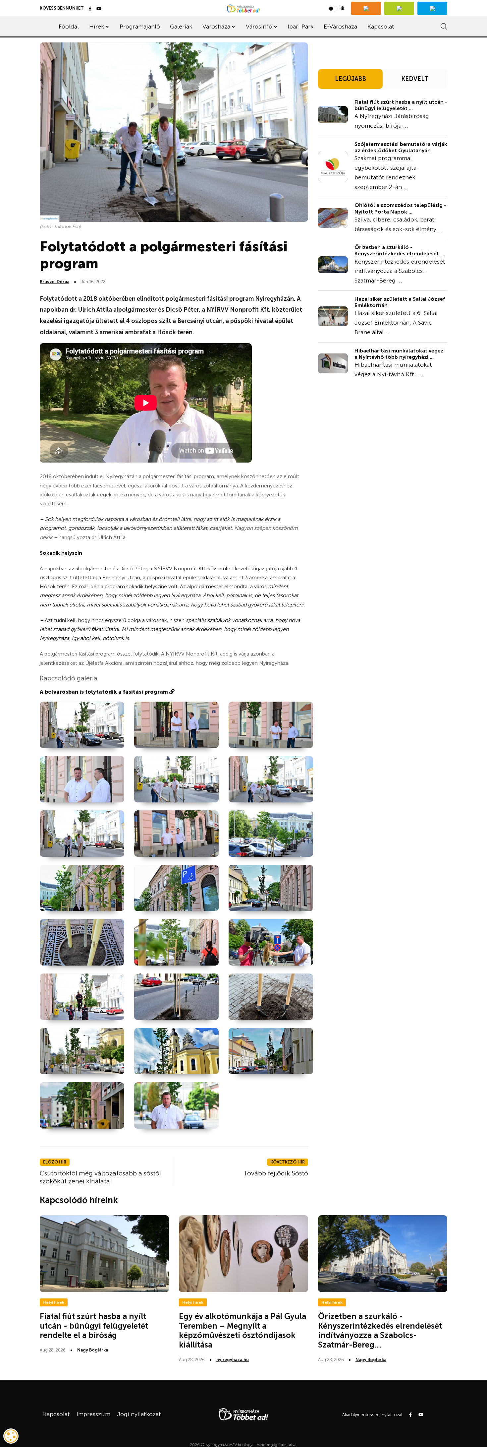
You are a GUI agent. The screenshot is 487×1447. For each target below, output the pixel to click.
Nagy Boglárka (92, 1350)
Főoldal (69, 26)
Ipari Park (300, 26)
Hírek (96, 26)
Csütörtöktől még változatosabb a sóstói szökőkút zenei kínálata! (100, 1177)
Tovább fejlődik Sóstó (276, 1173)
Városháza (216, 26)
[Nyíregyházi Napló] (399, 8)
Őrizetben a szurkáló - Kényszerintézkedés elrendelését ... (399, 250)
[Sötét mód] (336, 8)
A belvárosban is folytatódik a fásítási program (104, 692)
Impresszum (93, 1414)
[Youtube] (98, 9)
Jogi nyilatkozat (139, 1414)
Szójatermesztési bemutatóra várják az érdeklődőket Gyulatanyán (400, 147)
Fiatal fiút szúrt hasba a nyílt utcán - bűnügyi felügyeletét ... (400, 105)
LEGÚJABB (350, 79)
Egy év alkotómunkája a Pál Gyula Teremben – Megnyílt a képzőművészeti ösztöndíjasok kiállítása (242, 1330)
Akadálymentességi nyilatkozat (372, 1414)
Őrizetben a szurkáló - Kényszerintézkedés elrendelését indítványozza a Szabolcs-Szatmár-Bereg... (380, 1330)
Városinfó (259, 26)
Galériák (181, 26)
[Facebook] (90, 9)
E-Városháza (340, 26)
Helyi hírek (53, 1302)
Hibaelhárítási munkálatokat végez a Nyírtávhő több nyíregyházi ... (399, 353)
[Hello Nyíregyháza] (432, 8)
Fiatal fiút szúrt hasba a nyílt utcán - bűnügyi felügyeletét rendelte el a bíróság (94, 1325)
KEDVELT (415, 79)
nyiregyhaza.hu (232, 1359)
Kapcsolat (380, 26)
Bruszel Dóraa (54, 281)
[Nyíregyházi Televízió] (366, 8)
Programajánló (140, 26)
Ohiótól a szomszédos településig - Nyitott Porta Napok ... (400, 208)
